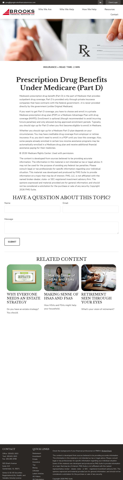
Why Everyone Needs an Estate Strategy (23, 298)
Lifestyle (36, 471)
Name (7, 203)
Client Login (113, 2)
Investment (37, 456)
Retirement (37, 453)
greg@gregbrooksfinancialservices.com (20, 2)
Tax (34, 465)
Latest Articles (38, 473)
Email (65, 203)
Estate (35, 459)
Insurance (36, 462)
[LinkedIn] (100, 2)
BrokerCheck (107, 451)
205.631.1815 (13, 453)
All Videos (36, 476)
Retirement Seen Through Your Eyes (96, 298)
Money (35, 468)
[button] (44, 9)
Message (8, 219)
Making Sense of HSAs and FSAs (61, 296)
